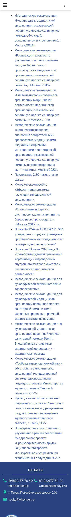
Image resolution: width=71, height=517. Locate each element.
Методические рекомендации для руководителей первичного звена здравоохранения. (38, 284)
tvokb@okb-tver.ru (21, 499)
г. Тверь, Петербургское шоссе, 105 (32, 492)
